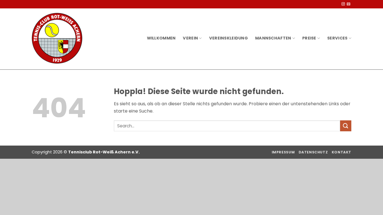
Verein (190, 38)
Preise (309, 38)
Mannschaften (273, 38)
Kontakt (341, 152)
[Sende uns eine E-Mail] (348, 4)
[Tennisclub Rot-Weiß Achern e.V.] (57, 38)
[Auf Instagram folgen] (343, 4)
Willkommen (161, 38)
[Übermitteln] (345, 125)
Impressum (283, 152)
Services (337, 38)
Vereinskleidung (228, 38)
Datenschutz (313, 152)
